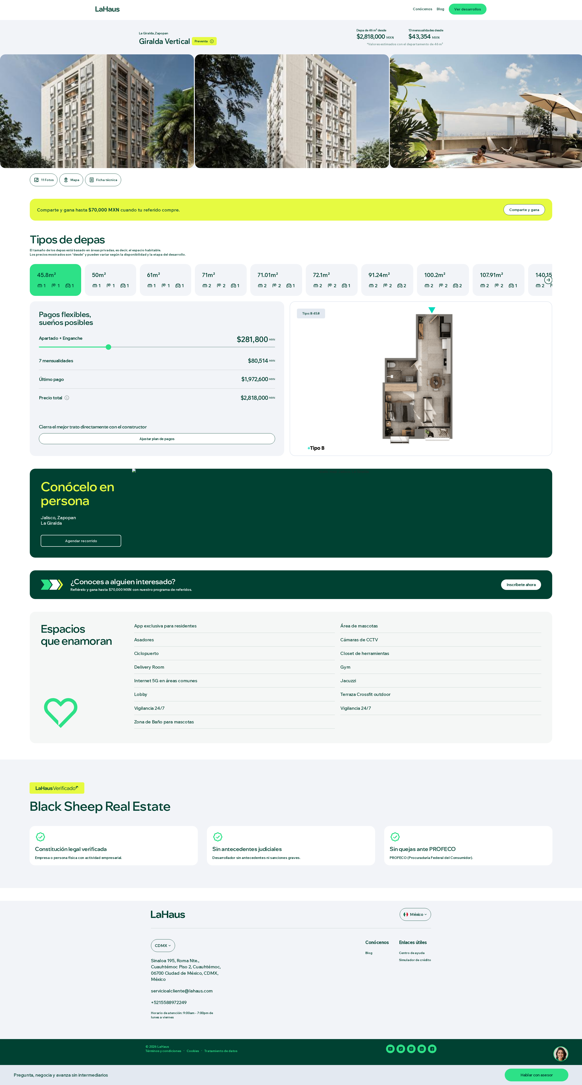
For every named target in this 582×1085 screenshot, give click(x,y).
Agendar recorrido (81, 541)
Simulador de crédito (415, 960)
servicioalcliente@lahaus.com (182, 991)
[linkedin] (421, 1049)
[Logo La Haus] (107, 9)
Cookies (193, 1051)
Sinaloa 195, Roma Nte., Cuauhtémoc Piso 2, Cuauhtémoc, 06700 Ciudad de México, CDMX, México (186, 970)
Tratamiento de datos (220, 1051)
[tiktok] (400, 1049)
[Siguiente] (548, 280)
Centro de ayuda (412, 953)
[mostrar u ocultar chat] (560, 1053)
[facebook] (432, 1049)
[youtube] (390, 1049)
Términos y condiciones (163, 1051)
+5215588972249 (168, 1002)
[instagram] (411, 1049)
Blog (368, 953)
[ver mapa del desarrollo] (342, 513)
